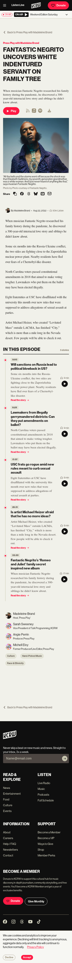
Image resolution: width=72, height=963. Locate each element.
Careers (8, 838)
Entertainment (12, 793)
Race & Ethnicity (15, 663)
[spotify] (40, 112)
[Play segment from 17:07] (5, 460)
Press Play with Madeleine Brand (21, 43)
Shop (41, 849)
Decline (9, 957)
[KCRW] (9, 738)
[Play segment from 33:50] (5, 555)
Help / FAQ (9, 843)
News (6, 787)
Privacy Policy (35, 947)
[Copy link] (15, 194)
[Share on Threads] (29, 194)
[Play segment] (65, 384)
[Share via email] (49, 194)
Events (7, 811)
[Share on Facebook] (22, 194)
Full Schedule (46, 800)
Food (6, 799)
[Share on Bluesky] (36, 194)
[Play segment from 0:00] (5, 360)
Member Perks (46, 855)
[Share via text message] (43, 194)
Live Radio (44, 783)
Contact (8, 855)
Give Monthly (36, 901)
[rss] (28, 112)
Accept (27, 957)
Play (13, 111)
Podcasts (43, 794)
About (7, 832)
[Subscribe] (64, 758)
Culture (11, 656)
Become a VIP (46, 838)
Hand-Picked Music (32, 656)
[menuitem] (49, 111)
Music (41, 788)
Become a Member (49, 832)
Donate (61, 5)
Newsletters (10, 849)
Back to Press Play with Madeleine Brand (29, 32)
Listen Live (18, 5)
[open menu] (6, 5)
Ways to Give (45, 843)
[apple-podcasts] (34, 112)
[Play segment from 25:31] (5, 507)
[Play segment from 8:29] (5, 408)
